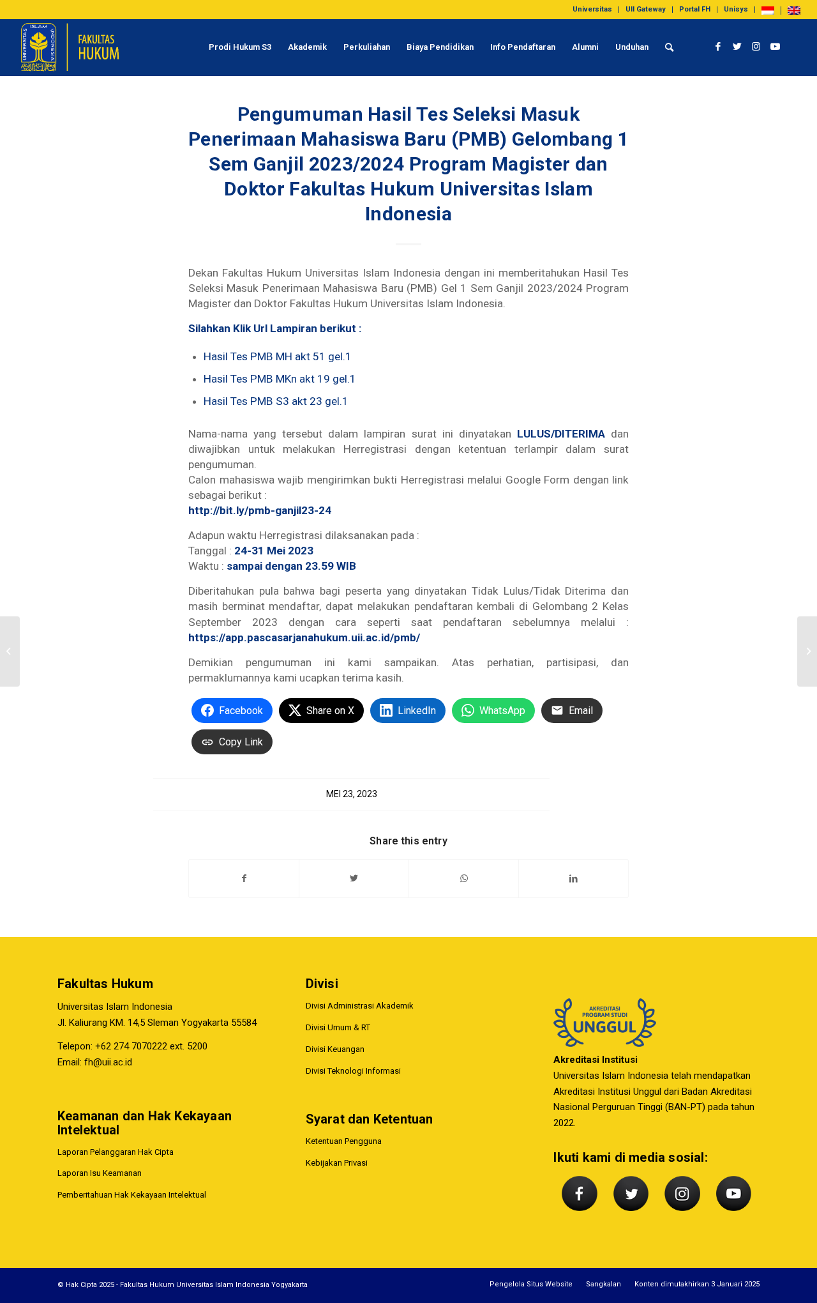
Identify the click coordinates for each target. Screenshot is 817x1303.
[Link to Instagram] (756, 46)
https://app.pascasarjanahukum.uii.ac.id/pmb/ (304, 637)
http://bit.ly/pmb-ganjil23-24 (259, 510)
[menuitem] (592, 9)
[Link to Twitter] (737, 46)
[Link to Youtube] (775, 46)
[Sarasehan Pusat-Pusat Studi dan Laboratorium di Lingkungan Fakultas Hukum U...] (807, 651)
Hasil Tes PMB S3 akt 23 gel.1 (276, 401)
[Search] (669, 47)
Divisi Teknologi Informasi (353, 1071)
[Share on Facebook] (244, 878)
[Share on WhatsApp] (463, 878)
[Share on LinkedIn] (573, 878)
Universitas (592, 9)
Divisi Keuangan (335, 1049)
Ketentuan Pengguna (344, 1141)
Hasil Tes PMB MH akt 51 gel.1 (278, 356)
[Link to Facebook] (718, 46)
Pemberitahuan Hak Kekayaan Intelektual (131, 1195)
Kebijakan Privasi (337, 1163)
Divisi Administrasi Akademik (360, 1005)
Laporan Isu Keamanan (99, 1173)
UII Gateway (646, 9)
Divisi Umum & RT (338, 1027)
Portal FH (694, 9)
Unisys (736, 9)
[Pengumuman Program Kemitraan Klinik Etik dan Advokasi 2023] (10, 651)
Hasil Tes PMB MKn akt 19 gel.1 (280, 378)
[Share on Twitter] (353, 878)
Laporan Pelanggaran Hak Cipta (115, 1152)
